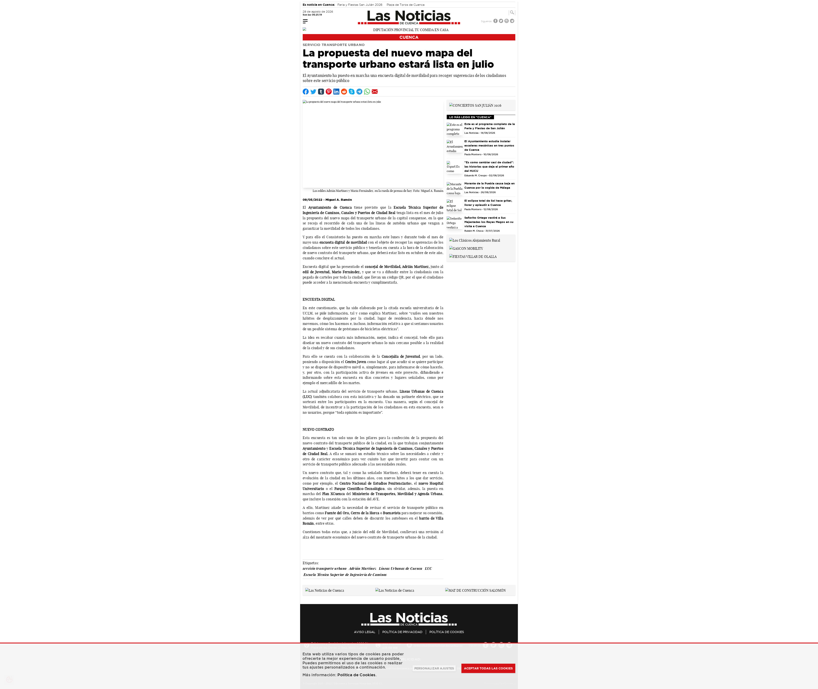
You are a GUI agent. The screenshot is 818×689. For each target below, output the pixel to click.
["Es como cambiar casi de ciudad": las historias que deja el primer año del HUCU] (455, 167)
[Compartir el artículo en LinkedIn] (336, 92)
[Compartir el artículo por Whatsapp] (367, 92)
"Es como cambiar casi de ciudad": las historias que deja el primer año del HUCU (489, 166)
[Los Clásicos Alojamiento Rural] (474, 240)
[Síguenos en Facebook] (496, 21)
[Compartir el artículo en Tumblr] (321, 92)
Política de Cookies (446, 631)
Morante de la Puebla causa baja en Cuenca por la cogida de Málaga (489, 185)
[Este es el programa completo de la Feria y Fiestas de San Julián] (455, 129)
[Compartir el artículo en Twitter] (313, 92)
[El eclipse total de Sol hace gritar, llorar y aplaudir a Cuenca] (455, 205)
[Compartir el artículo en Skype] (352, 92)
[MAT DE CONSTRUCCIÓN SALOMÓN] (475, 590)
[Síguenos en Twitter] (501, 21)
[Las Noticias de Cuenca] (409, 17)
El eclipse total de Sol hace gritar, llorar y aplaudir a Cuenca (488, 202)
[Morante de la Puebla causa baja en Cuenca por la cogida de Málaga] (455, 188)
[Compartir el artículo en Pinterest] (329, 92)
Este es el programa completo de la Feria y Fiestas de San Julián (489, 126)
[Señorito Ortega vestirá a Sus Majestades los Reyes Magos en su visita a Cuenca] (455, 222)
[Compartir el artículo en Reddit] (344, 92)
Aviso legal (364, 631)
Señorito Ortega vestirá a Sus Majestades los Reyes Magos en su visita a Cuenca (488, 222)
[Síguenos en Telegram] (512, 21)
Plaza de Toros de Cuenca (406, 4)
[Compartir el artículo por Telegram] (359, 92)
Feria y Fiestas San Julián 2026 (359, 4)
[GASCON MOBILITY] (466, 248)
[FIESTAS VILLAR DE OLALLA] (473, 256)
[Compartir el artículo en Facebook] (306, 92)
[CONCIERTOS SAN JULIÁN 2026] (475, 105)
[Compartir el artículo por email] (375, 92)
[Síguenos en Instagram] (507, 21)
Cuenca (409, 37)
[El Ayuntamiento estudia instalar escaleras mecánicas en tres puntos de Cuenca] (455, 146)
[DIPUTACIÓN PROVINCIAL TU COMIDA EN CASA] (409, 29)
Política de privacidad (402, 631)
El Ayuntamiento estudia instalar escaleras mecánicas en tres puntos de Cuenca (489, 145)
